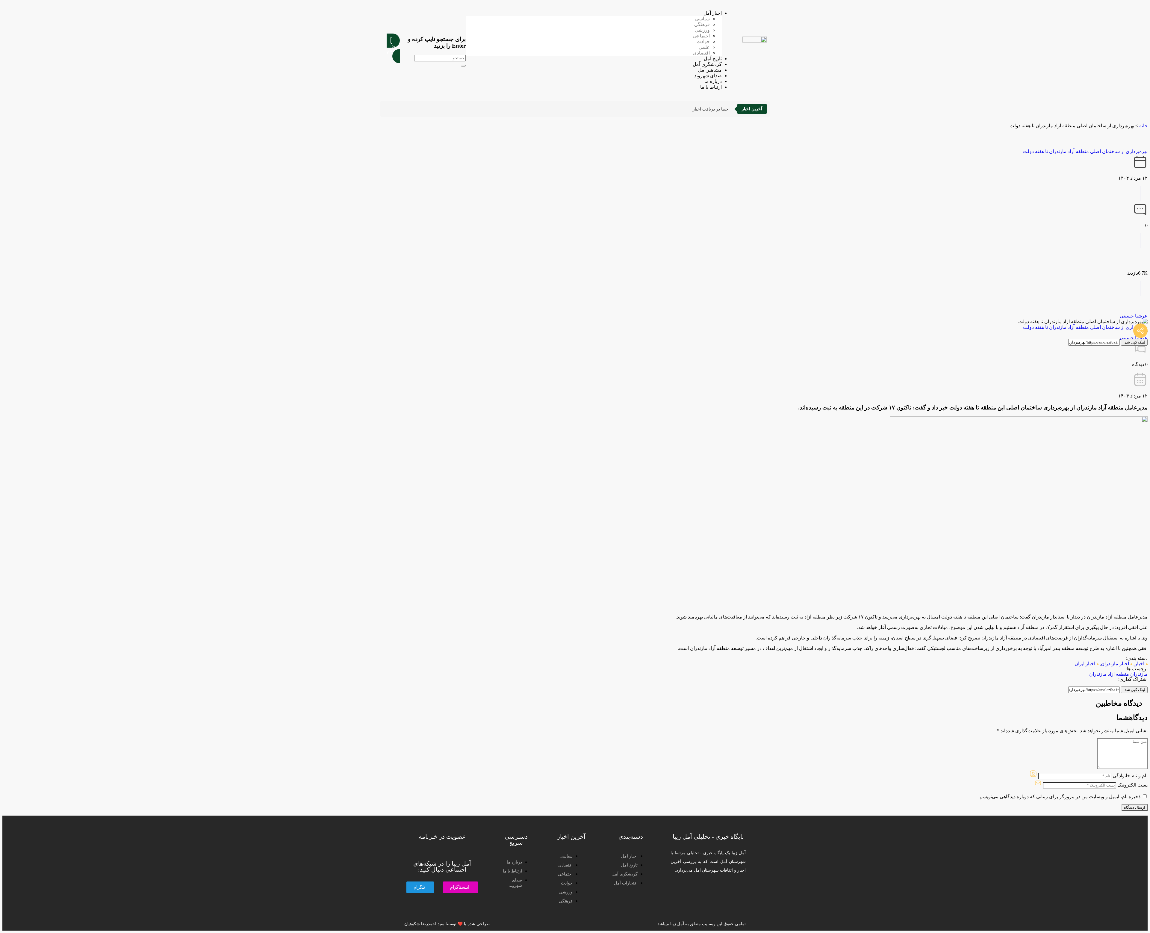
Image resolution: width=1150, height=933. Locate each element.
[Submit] (463, 65)
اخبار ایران (1085, 663)
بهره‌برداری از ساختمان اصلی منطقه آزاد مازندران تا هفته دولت (1085, 151)
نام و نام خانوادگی (1130, 775)
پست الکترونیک (1132, 784)
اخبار (1139, 663)
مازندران (1139, 674)
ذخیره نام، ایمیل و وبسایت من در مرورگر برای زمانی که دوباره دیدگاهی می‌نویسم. (1059, 796)
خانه (1143, 125)
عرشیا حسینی (1134, 315)
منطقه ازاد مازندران (1109, 674)
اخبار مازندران (1115, 663)
